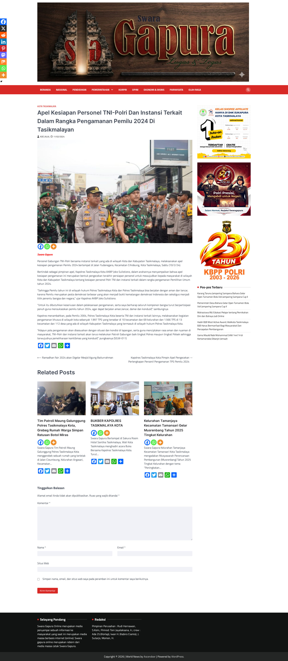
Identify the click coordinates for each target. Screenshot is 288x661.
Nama (41, 547)
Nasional (61, 90)
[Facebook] (41, 246)
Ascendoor (150, 657)
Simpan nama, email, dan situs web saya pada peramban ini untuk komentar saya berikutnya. (95, 579)
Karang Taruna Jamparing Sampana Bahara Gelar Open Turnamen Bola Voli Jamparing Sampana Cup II (222, 295)
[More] (53, 246)
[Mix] (3, 61)
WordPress (177, 657)
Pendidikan (79, 90)
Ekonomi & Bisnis (154, 90)
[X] (3, 28)
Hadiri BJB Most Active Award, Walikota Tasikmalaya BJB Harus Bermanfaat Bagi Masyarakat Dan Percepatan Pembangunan (222, 325)
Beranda (45, 90)
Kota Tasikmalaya (46, 106)
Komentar (43, 503)
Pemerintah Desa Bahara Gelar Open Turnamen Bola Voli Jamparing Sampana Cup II (223, 304)
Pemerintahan (100, 90)
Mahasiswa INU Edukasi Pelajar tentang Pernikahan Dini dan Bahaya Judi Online (222, 314)
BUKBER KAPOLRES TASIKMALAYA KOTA (107, 423)
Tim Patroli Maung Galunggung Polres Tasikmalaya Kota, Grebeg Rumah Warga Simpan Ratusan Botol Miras (61, 428)
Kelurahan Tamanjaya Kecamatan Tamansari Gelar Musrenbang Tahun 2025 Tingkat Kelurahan (165, 428)
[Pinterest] (3, 48)
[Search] (248, 89)
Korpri (122, 90)
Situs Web (43, 563)
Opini (135, 90)
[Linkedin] (3, 41)
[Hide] (1, 81)
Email (121, 547)
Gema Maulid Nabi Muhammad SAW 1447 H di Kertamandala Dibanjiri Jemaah (220, 337)
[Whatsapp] (47, 246)
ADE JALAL (45, 136)
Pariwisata (176, 90)
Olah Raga (194, 90)
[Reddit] (3, 35)
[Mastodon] (3, 55)
